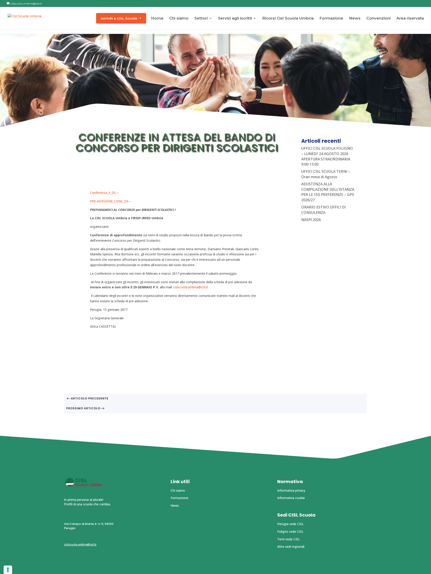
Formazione (331, 18)
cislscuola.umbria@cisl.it (190, 287)
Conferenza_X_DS (103, 193)
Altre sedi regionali (290, 546)
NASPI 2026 (311, 219)
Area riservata (410, 18)
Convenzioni (378, 18)
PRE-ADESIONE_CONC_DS (109, 201)
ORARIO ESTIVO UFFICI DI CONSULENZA (323, 210)
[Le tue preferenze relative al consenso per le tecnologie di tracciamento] (8, 569)
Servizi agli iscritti (235, 18)
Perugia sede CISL (290, 524)
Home (157, 18)
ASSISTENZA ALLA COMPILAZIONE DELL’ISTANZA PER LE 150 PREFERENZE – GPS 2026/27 (327, 192)
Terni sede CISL (288, 539)
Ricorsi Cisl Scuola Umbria (288, 18)
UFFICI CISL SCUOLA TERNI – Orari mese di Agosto (325, 174)
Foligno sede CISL (290, 531)
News (355, 18)
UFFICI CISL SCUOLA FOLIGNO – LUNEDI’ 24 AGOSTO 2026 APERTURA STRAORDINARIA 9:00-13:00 (327, 156)
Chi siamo (179, 18)
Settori (201, 18)
